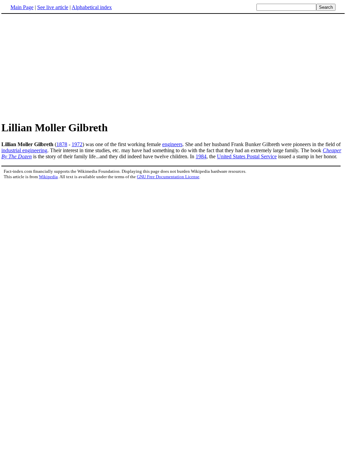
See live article (52, 7)
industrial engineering (24, 150)
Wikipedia (48, 176)
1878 (61, 144)
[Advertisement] (58, 67)
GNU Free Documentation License (168, 176)
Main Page (21, 7)
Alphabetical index (92, 7)
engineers (172, 144)
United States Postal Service (247, 156)
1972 (77, 144)
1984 (201, 156)
